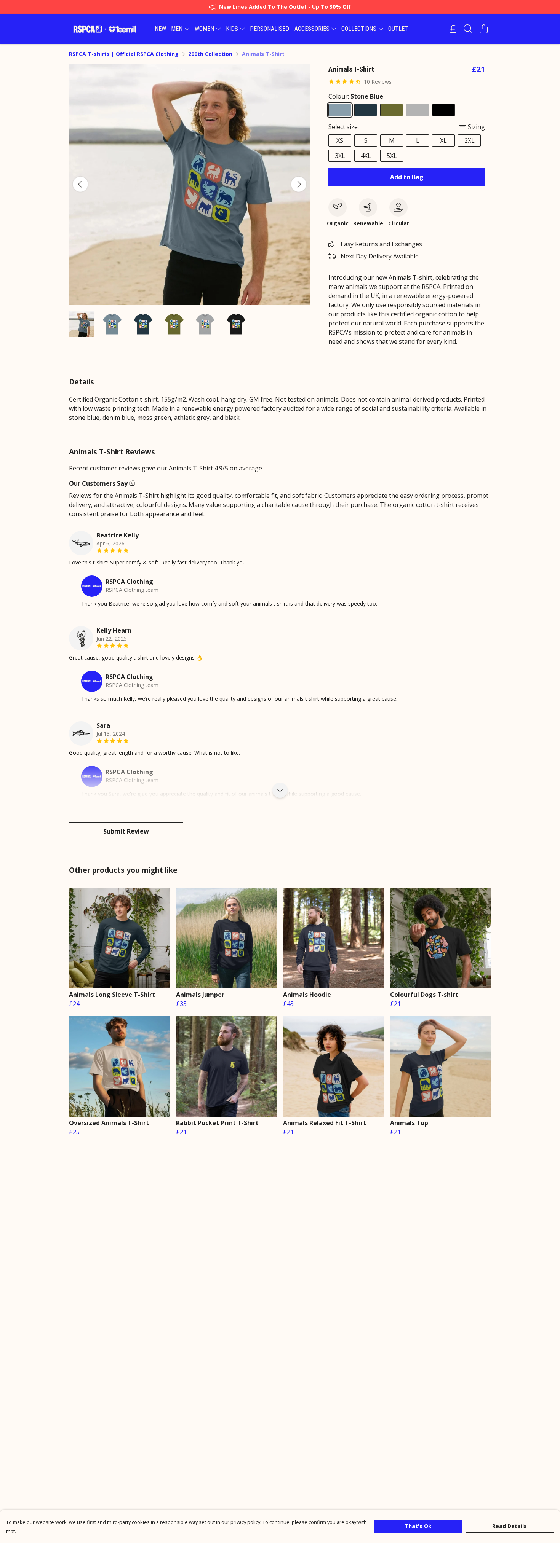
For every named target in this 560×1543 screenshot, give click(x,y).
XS (339, 140)
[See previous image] (80, 184)
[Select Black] (443, 110)
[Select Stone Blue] (339, 110)
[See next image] (298, 184)
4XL (366, 155)
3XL (340, 155)
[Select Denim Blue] (365, 110)
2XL (469, 140)
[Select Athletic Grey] (417, 110)
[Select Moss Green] (391, 110)
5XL (392, 155)
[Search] (468, 29)
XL (443, 140)
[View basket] (483, 29)
